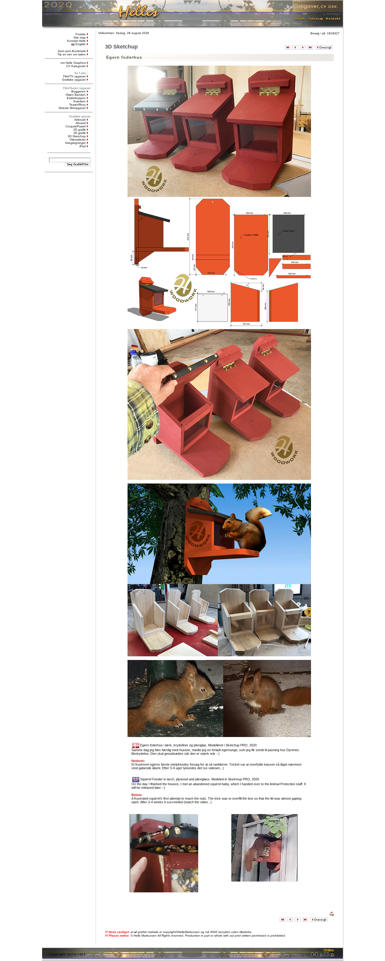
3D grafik (79, 133)
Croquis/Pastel (76, 126)
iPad (82, 146)
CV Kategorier (76, 66)
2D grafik (79, 129)
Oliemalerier (77, 139)
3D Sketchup (77, 136)
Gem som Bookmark (72, 51)
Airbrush (80, 119)
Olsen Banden (76, 94)
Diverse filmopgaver (72, 108)
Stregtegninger (75, 143)
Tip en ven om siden (71, 54)
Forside (80, 34)
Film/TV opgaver (74, 76)
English (80, 44)
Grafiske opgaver (74, 79)
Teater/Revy (77, 104)
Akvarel (80, 123)
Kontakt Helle (76, 40)
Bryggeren (78, 91)
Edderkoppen (76, 98)
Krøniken (79, 101)
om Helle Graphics (73, 62)
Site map (79, 37)
